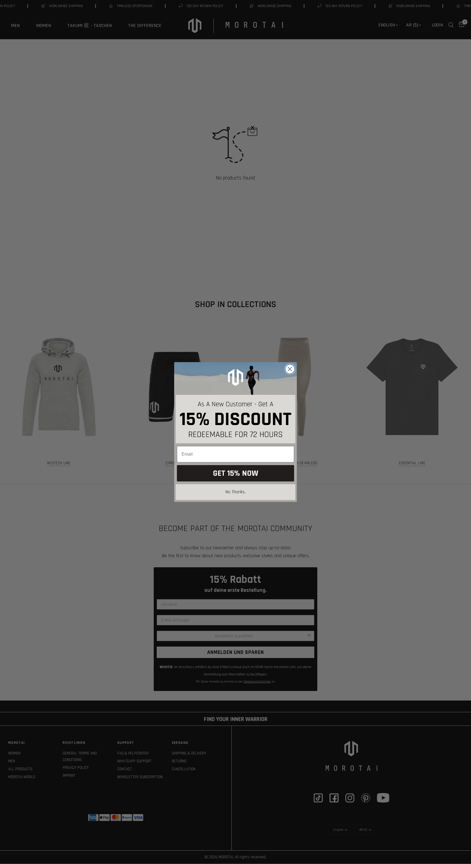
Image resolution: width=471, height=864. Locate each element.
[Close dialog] (290, 369)
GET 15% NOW (235, 473)
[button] (235, 493)
